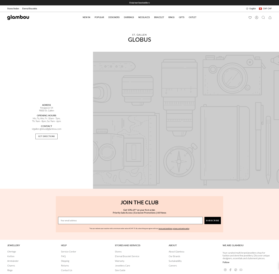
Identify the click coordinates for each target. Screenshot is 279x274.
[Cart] (270, 17)
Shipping (65, 260)
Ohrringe (11, 251)
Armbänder (13, 260)
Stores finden (13, 8)
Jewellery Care (122, 265)
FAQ (63, 256)
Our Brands (174, 256)
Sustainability (175, 260)
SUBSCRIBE (212, 220)
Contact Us (66, 270)
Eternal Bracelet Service (127, 256)
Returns (65, 265)
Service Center (68, 251)
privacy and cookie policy (181, 228)
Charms (11, 265)
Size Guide (120, 270)
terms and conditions (165, 228)
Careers (173, 265)
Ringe (10, 270)
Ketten (10, 256)
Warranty (119, 260)
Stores (118, 251)
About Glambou (176, 251)
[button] (99, 17)
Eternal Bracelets (29, 8)
